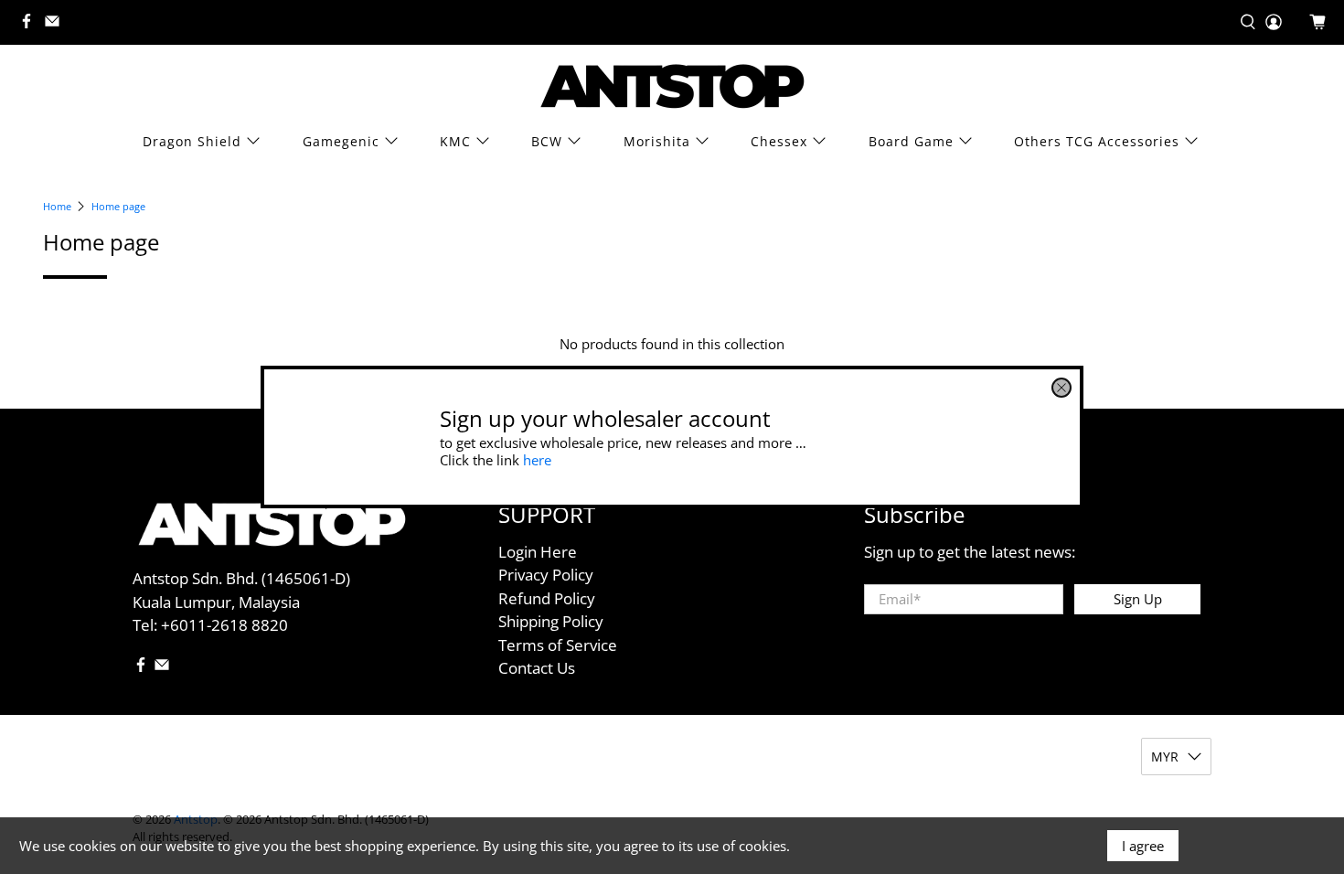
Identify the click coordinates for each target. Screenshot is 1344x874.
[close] (1061, 387)
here (537, 459)
